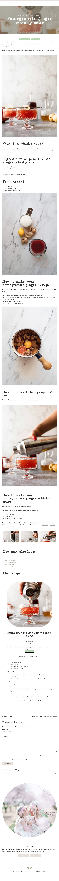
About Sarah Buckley (18, 871)
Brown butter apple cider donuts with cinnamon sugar (44, 715)
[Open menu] (55, 3)
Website (42, 755)
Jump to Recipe (25, 38)
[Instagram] (28, 868)
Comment (5, 736)
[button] (27, 641)
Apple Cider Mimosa (7, 715)
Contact (44, 871)
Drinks (20, 15)
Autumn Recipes (27, 15)
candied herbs (45, 524)
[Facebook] (31, 868)
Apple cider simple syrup (10, 562)
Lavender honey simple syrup (11, 564)
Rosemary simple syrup (10, 560)
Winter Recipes (37, 15)
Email (23, 755)
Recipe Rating (5, 729)
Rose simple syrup (9, 566)
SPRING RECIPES (35, 855)
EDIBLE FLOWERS (23, 855)
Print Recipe (35, 38)
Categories (38, 871)
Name (4, 755)
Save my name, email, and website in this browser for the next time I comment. (20, 759)
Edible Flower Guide (29, 871)
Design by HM (37, 878)
